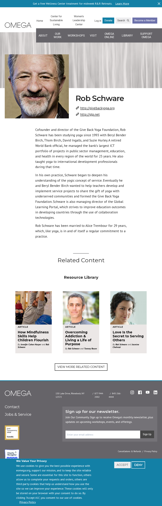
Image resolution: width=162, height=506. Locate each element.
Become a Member (144, 20)
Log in (97, 20)
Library (127, 35)
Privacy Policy (150, 451)
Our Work (58, 35)
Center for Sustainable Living (56, 20)
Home (39, 20)
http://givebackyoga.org (97, 108)
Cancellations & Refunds (129, 451)
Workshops (76, 35)
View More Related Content (81, 367)
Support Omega (146, 35)
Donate (108, 20)
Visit (93, 35)
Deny (138, 465)
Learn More (122, 3)
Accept (122, 465)
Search (121, 20)
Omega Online (109, 35)
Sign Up (147, 434)
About (43, 35)
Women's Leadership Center (79, 20)
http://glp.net (90, 114)
